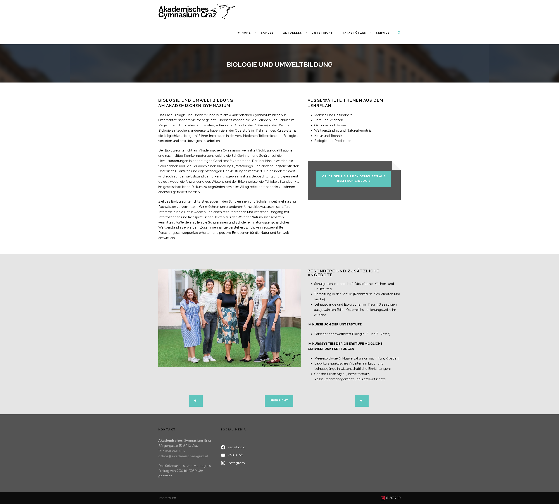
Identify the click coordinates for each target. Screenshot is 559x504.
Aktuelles (292, 32)
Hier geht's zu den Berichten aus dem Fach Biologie (355, 178)
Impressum (167, 498)
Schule (267, 32)
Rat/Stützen (354, 32)
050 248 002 (175, 451)
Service (383, 32)
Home (246, 32)
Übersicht (279, 400)
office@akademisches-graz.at (183, 456)
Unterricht (322, 32)
